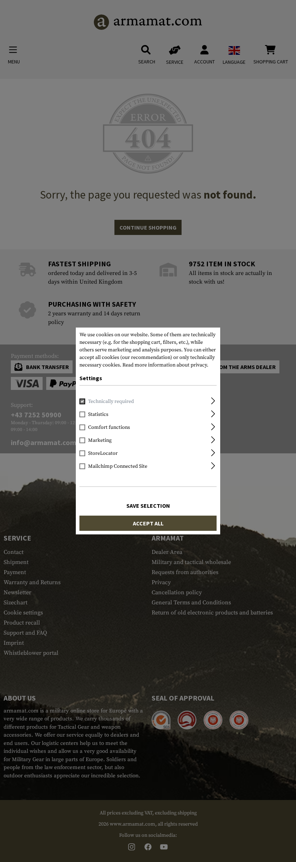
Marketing (100, 440)
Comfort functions (109, 427)
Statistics (98, 414)
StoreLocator (103, 453)
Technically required (111, 401)
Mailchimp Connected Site (117, 466)
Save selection (148, 505)
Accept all (148, 523)
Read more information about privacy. (165, 365)
